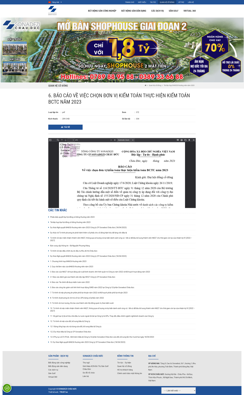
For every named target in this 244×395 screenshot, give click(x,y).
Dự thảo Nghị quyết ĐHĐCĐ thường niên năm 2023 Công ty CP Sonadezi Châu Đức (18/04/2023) (88, 227)
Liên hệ (86, 376)
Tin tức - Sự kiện (124, 363)
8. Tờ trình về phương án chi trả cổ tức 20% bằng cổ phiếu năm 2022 (77, 298)
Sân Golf (173, 10)
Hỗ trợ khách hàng (125, 370)
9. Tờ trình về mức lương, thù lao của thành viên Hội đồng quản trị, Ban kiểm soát (82, 303)
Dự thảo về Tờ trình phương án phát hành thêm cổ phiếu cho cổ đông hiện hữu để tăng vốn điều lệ (88, 233)
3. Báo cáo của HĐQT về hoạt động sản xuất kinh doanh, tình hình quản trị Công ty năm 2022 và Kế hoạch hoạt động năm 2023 (100, 272)
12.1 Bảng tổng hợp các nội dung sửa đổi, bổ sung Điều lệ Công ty (75, 326)
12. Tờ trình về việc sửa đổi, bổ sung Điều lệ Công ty (70, 321)
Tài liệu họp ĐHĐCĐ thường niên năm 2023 (179, 85)
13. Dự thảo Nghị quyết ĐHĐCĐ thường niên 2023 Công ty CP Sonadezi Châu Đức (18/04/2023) (87, 342)
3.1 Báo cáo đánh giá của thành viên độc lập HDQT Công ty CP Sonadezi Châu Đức (82, 277)
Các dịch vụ (157, 10)
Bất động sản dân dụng (133, 10)
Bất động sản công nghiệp (102, 10)
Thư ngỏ (86, 363)
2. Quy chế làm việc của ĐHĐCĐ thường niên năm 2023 (71, 267)
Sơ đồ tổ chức (89, 373)
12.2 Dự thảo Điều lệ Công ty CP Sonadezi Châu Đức (70, 332)
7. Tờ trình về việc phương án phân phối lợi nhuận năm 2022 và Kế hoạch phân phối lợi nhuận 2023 (88, 293)
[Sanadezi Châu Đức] (52, 10)
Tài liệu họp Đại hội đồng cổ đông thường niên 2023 (70, 222)
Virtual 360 (190, 10)
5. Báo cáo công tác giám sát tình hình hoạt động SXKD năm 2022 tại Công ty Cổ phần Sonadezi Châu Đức (92, 287)
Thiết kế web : (53, 392)
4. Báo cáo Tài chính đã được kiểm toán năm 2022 (70, 282)
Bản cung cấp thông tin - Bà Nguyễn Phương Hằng (70, 246)
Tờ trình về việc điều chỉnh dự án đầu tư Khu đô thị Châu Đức (73, 251)
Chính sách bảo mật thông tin (129, 373)
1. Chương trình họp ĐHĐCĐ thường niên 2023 (68, 261)
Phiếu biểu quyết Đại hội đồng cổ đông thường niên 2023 (72, 217)
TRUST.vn (63, 392)
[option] (122, 50)
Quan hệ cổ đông (155, 85)
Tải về (67, 127)
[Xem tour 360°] (7, 388)
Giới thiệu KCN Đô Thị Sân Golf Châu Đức (96, 367)
